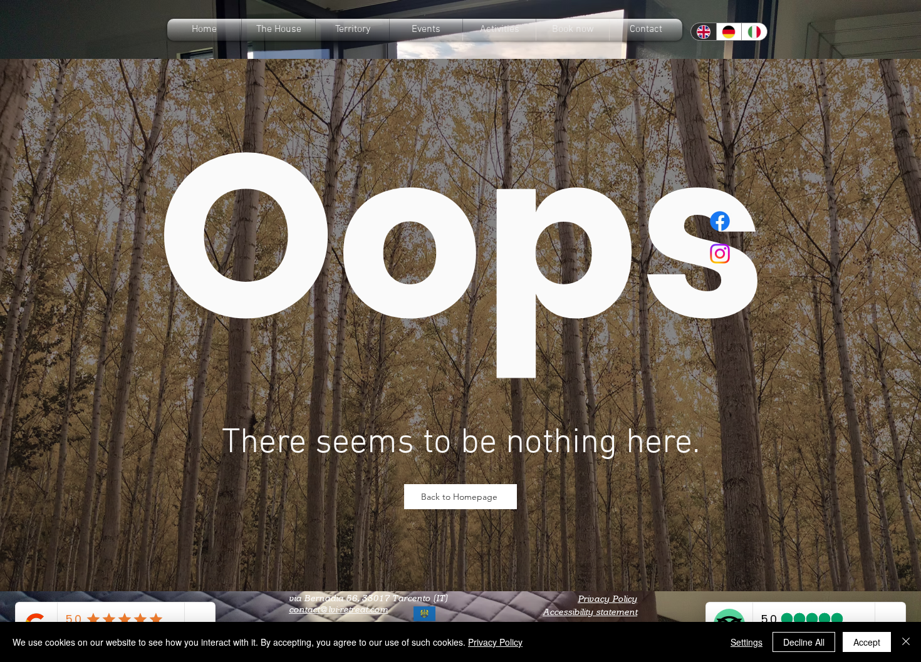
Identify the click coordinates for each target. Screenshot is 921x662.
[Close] (905, 642)
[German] (729, 31)
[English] (703, 31)
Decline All (804, 642)
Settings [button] (746, 642)
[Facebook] (720, 221)
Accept (866, 642)
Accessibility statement (590, 612)
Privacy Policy (607, 599)
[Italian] (754, 31)
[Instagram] (720, 253)
